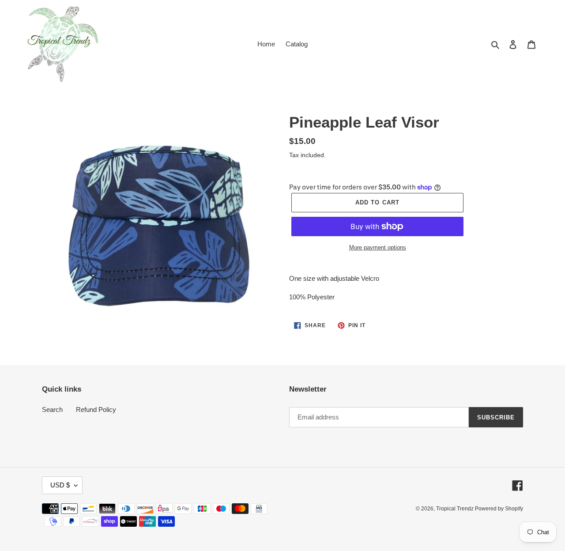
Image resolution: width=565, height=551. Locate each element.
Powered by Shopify (499, 509)
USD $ (60, 485)
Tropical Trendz (455, 509)
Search (52, 409)
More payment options (377, 247)
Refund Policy (96, 409)
